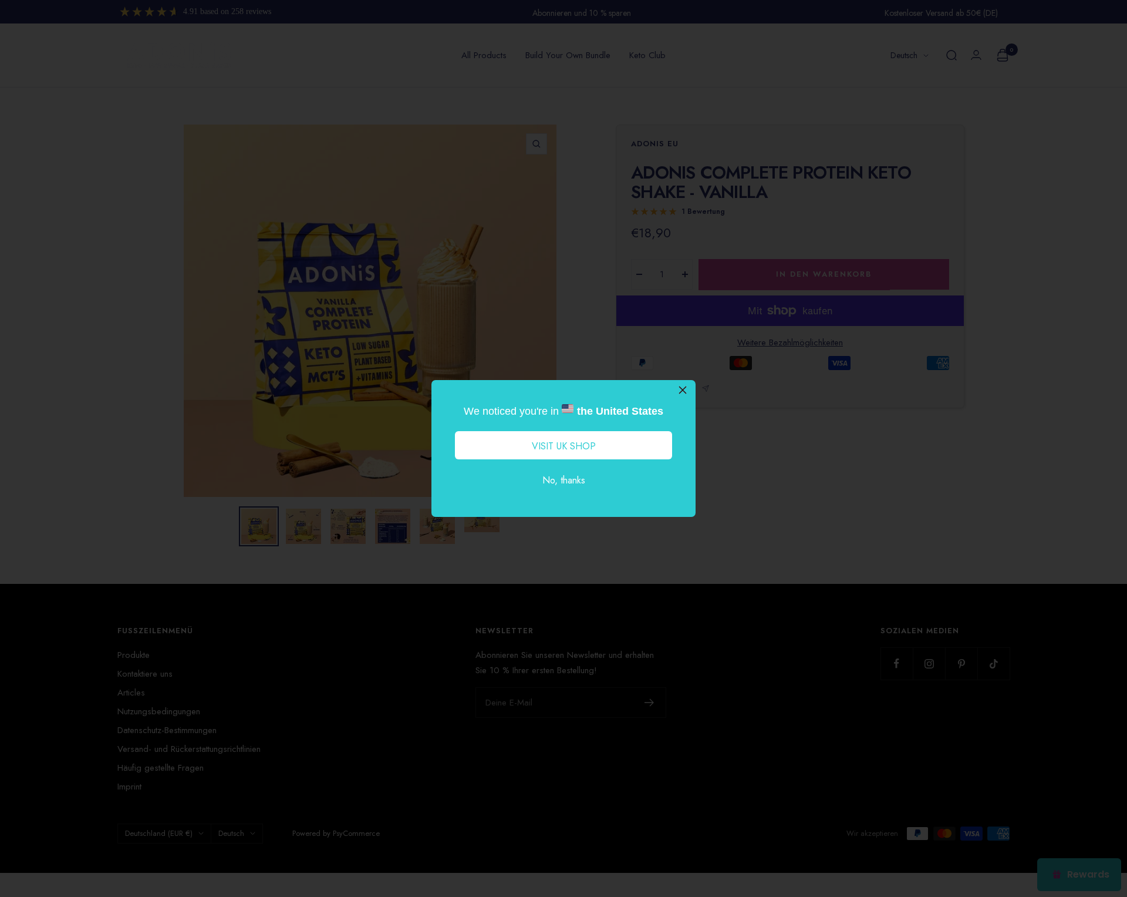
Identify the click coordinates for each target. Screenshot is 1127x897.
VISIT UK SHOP (564, 446)
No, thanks (563, 480)
